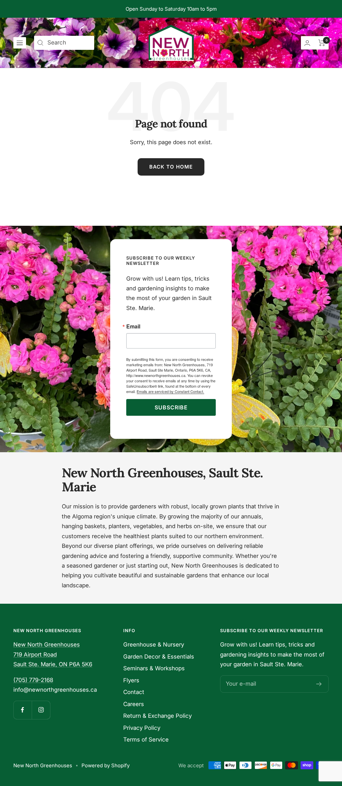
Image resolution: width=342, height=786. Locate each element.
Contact (133, 692)
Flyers (131, 680)
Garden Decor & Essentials (158, 656)
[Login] (307, 43)
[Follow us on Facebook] (22, 710)
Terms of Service (146, 739)
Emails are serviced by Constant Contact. (170, 391)
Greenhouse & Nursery (153, 644)
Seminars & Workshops (154, 668)
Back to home (171, 167)
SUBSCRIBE (171, 407)
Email (133, 326)
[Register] (319, 684)
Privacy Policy (141, 727)
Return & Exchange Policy (157, 715)
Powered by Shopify (105, 765)
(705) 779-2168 (33, 680)
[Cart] (321, 42)
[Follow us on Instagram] (41, 710)
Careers (133, 704)
